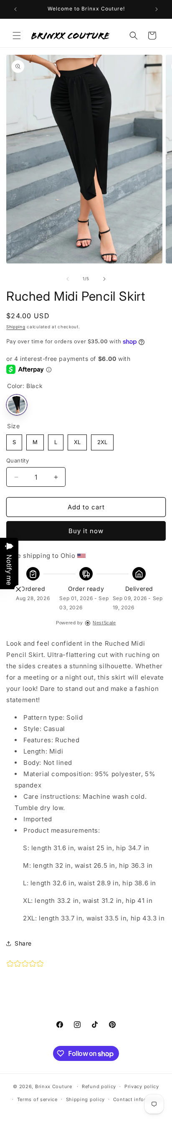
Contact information (138, 1099)
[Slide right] (104, 279)
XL (77, 439)
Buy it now (86, 531)
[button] (17, 35)
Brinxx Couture (53, 1086)
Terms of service (37, 1099)
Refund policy (99, 1086)
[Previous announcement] (15, 9)
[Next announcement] (156, 9)
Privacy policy (141, 1086)
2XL (102, 439)
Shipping (15, 326)
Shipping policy (85, 1099)
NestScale (104, 622)
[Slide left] (67, 279)
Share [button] (23, 943)
